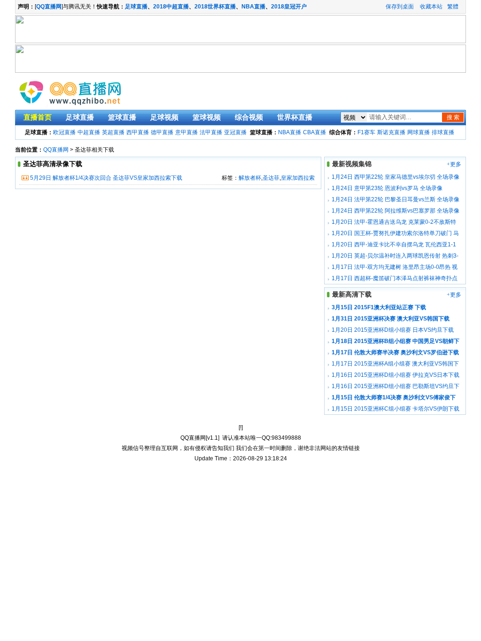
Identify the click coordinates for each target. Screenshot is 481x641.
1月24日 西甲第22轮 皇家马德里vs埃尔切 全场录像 (395, 177)
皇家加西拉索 (298, 178)
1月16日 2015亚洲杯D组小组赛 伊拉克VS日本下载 (395, 375)
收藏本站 (431, 6)
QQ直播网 (56, 149)
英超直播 (113, 132)
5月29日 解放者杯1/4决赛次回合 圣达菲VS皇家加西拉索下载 (106, 178)
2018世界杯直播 (215, 6)
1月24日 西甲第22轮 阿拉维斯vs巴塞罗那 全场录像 (395, 210)
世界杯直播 (294, 117)
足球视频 (164, 117)
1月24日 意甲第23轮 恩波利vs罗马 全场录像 (387, 188)
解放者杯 (250, 178)
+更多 (454, 164)
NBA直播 (253, 6)
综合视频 (249, 117)
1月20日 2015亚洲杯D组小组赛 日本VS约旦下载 (393, 330)
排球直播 (443, 132)
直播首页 (37, 117)
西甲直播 (137, 132)
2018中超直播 (171, 6)
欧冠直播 (64, 132)
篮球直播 (122, 117)
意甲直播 (186, 132)
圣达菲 (271, 178)
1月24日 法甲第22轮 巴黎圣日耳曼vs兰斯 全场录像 (395, 199)
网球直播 (418, 132)
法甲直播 (211, 132)
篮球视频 (207, 117)
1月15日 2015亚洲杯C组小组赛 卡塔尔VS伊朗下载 (395, 408)
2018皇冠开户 (289, 6)
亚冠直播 (235, 132)
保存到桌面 (400, 6)
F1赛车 (366, 132)
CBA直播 (314, 132)
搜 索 (453, 117)
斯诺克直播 (391, 132)
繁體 (452, 6)
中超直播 (89, 132)
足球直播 (136, 6)
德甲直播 (162, 132)
